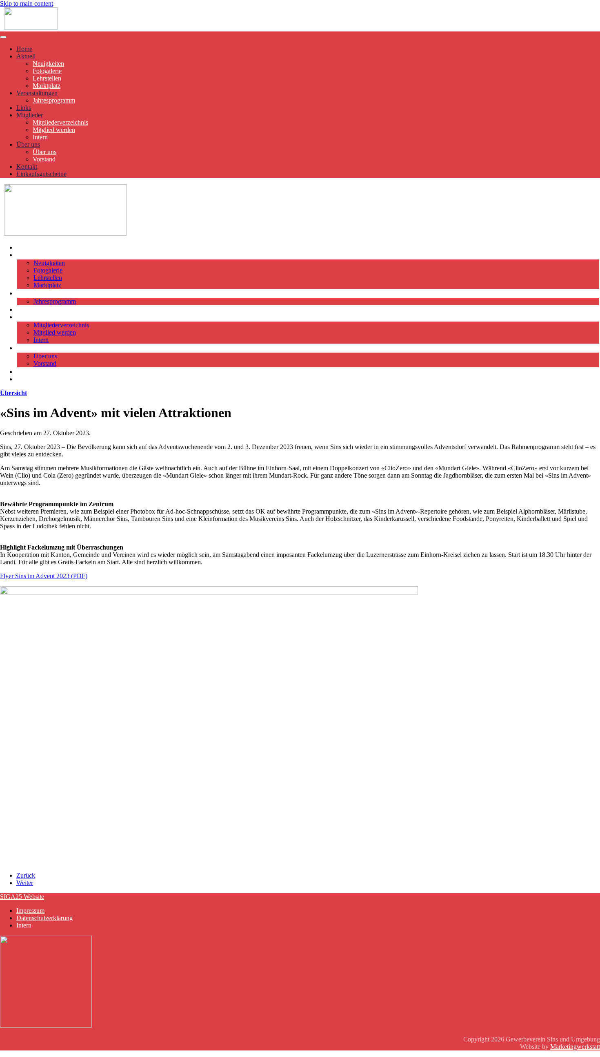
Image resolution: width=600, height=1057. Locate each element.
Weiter (24, 882)
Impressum (30, 910)
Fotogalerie (47, 70)
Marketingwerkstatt (575, 1046)
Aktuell (26, 56)
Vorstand (44, 159)
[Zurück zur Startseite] (31, 27)
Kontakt (26, 166)
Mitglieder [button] (29, 316)
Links (23, 107)
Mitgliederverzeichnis (60, 122)
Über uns (28, 144)
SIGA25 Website (22, 896)
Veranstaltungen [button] (37, 293)
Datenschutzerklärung (44, 917)
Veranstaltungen (37, 92)
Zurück (25, 875)
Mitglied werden (54, 129)
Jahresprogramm (54, 100)
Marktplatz (46, 85)
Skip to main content (26, 3)
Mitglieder (29, 115)
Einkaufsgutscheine (41, 173)
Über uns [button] (28, 347)
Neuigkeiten (48, 63)
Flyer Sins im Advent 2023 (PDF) (43, 575)
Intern (40, 137)
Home (24, 48)
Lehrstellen (47, 78)
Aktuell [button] (26, 254)
